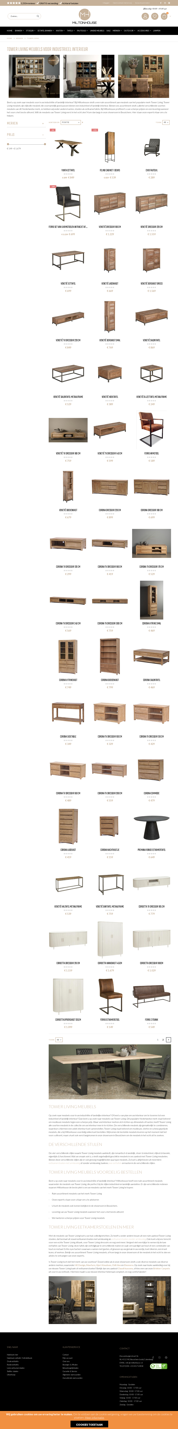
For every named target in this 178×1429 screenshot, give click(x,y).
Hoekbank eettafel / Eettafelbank (19, 1358)
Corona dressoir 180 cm (152, 510)
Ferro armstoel (151, 453)
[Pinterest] (169, 3)
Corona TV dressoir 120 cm (68, 567)
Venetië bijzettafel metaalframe (151, 397)
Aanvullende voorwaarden (73, 1378)
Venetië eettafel (68, 283)
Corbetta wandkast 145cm (110, 963)
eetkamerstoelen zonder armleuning (129, 1239)
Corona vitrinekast (68, 680)
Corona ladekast (68, 850)
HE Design (80, 1265)
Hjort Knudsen (103, 1265)
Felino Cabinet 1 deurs (110, 170)
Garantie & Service (70, 1371)
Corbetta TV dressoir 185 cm (152, 906)
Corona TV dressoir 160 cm (68, 793)
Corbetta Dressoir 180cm (151, 963)
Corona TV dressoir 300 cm (109, 623)
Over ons (66, 1361)
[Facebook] (161, 3)
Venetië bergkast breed (152, 283)
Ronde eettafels (13, 1365)
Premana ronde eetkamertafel (152, 850)
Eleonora (128, 1265)
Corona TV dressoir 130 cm (151, 736)
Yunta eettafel (68, 170)
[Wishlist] (154, 16)
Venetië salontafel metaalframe (68, 397)
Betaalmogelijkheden (70, 1368)
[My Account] (145, 16)
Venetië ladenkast (110, 283)
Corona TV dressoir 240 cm (68, 623)
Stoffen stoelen (12, 1371)
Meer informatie (94, 1417)
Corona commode (151, 793)
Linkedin (166, 1357)
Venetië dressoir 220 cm (152, 227)
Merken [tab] (12, 123)
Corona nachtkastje (109, 850)
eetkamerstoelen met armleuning (64, 1163)
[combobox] (24, 16)
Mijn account (67, 1358)
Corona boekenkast (110, 680)
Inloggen (106, 3)
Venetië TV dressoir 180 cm (68, 453)
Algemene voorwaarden (72, 1375)
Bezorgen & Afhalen (70, 1365)
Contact (66, 1355)
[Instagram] (165, 3)
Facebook (153, 1357)
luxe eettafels (115, 1163)
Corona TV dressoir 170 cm (151, 567)
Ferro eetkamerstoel (109, 1020)
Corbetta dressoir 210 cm (68, 963)
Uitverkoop (11, 1375)
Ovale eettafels (13, 1361)
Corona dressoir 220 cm (110, 510)
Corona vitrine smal (151, 623)
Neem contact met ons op (122, 3)
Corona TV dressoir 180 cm (110, 567)
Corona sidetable (68, 736)
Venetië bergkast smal (109, 340)
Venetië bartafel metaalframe (110, 906)
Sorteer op (54, 122)
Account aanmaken (142, 3)
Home (9, 38)
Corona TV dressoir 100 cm (110, 736)
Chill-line (116, 1265)
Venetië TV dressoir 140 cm (110, 453)
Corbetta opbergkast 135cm (68, 1020)
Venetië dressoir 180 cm (110, 227)
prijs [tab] (11, 135)
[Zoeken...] (38, 16)
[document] (89, 1420)
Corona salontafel (151, 680)
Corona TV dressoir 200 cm (110, 793)
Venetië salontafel (151, 340)
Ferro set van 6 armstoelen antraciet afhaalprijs (68, 227)
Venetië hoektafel (110, 397)
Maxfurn (90, 1265)
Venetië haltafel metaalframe (68, 906)
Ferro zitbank (151, 1020)
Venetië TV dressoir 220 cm (68, 340)
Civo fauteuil (152, 170)
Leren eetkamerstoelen (15, 1368)
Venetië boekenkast (68, 510)
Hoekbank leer (12, 1355)
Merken (19, 38)
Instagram (159, 1357)
